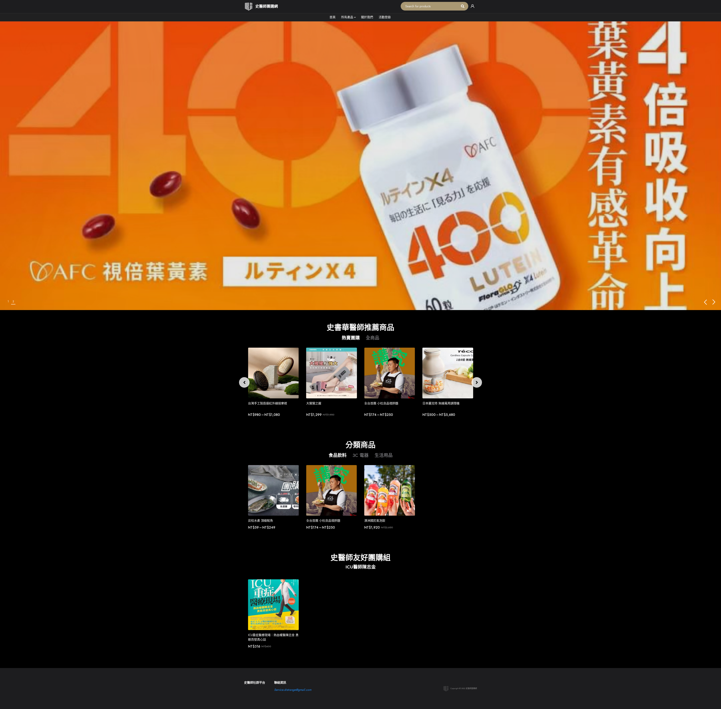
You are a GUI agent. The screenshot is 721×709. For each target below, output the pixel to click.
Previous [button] (705, 302)
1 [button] (8, 301)
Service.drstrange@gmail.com (292, 690)
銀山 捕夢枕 (430, 403)
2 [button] (13, 301)
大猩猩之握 (255, 403)
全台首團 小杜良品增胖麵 (323, 403)
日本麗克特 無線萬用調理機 (382, 403)
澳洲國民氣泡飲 (374, 520)
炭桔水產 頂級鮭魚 (260, 520)
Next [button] (714, 302)
